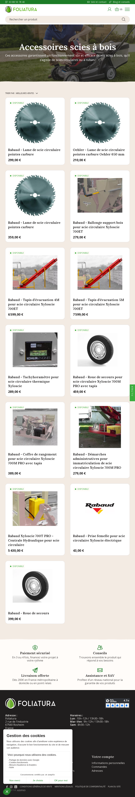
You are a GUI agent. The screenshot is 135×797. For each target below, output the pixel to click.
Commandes (99, 767)
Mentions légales (64, 786)
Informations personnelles (108, 763)
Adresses (97, 771)
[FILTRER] (132, 398)
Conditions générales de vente (36, 786)
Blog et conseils (121, 2)
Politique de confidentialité (90, 786)
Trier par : (10, 93)
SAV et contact (99, 2)
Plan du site (114, 786)
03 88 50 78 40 (17, 2)
